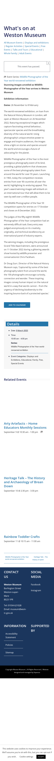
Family (35, 359)
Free (41, 359)
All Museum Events (13, 42)
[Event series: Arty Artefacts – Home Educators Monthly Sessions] (41, 432)
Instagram (36, 590)
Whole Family (10, 53)
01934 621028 (14, 605)
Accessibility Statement (11, 635)
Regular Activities (14, 46)
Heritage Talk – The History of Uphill (40, 558)
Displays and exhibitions (37, 42)
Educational (36, 49)
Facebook (35, 584)
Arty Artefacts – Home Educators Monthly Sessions (25, 425)
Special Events (32, 46)
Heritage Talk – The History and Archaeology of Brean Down (24, 482)
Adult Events (25, 53)
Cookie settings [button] (26, 756)
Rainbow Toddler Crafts (22, 536)
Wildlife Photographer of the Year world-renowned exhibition (17, 558)
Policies (9, 644)
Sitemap (10, 652)
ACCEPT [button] (41, 757)
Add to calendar (17, 305)
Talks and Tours (20, 49)
